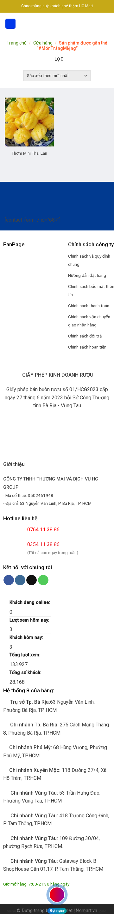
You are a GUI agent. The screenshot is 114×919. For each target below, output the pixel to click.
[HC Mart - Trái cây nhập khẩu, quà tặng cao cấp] (57, 24)
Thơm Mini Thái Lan (29, 153)
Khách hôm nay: (27, 637)
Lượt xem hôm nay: (30, 620)
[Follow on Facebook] (8, 580)
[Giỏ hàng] (106, 24)
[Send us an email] (31, 580)
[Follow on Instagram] (20, 580)
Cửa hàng (43, 42)
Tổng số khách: (26, 672)
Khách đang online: (30, 602)
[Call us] (43, 580)
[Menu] (10, 24)
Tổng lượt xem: (26, 655)
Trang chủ (17, 42)
